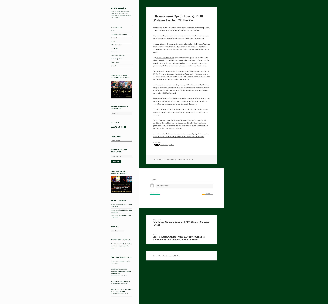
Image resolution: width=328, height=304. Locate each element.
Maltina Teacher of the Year (165, 58)
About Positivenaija (116, 27)
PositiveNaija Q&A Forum (118, 59)
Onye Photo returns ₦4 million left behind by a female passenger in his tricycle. (121, 246)
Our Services (114, 48)
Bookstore (114, 31)
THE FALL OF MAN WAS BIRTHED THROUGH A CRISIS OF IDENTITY (121, 271)
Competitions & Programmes (119, 34)
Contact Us (114, 38)
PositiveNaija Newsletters (118, 55)
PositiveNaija (118, 8)
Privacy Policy (115, 62)
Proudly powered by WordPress (171, 256)
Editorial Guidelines (116, 45)
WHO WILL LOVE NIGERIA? (120, 281)
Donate (113, 41)
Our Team (114, 52)
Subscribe (116, 161)
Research (113, 66)
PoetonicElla (116, 275)
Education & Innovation (186, 159)
